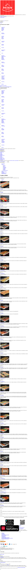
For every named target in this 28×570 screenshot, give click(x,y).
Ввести (8, 564)
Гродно (3, 38)
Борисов (3, 29)
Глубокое (3, 99)
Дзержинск (3, 41)
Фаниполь (3, 81)
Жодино (3, 108)
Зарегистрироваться (5, 86)
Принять (19, 567)
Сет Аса (1, 229)
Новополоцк (3, 62)
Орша (2, 128)
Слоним (3, 76)
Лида (2, 116)
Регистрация (9, 86)
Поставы (3, 70)
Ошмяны (3, 66)
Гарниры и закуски (4, 171)
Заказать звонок (2, 17)
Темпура (4, 169)
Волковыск (3, 33)
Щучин (3, 147)
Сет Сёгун (1, 406)
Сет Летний (1, 310)
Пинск (2, 132)
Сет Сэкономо (2, 433)
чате (4, 20)
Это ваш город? (2, 85)
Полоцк (3, 69)
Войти (1, 86)
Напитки (3, 172)
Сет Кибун (1, 283)
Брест (2, 30)
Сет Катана (1, 256)
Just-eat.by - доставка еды (3, 16)
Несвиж (3, 125)
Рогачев (3, 73)
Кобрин (3, 50)
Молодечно (3, 59)
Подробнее (23, 567)
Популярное (3, 163)
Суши (2, 164)
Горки (2, 37)
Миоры (3, 57)
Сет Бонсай (1, 243)
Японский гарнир (5, 170)
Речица (3, 72)
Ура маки (4, 165)
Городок (3, 101)
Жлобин (3, 44)
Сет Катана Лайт (2, 270)
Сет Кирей (1, 189)
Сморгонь (3, 78)
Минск (2, 120)
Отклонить (21, 567)
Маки (4, 166)
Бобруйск (3, 28)
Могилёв (3, 58)
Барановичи (3, 27)
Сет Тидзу (1, 448)
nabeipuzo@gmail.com (21, 527)
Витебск (3, 96)
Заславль (3, 47)
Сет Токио (1, 461)
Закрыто (5, 85)
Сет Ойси (1, 336)
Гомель (3, 36)
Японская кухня (4, 173)
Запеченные (4, 167)
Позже (1, 554)
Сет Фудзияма (2, 502)
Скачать (3, 554)
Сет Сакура (1, 363)
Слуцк (2, 140)
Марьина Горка (4, 56)
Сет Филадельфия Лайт (3, 488)
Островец (3, 65)
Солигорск (3, 142)
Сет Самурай (2, 391)
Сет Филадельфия (2, 475)
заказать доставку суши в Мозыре (14, 160)
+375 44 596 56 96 (21, 528)
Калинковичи (3, 113)
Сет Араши (1, 202)
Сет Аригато (1, 216)
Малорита (3, 55)
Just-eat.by (20, 525)
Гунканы (4, 168)
